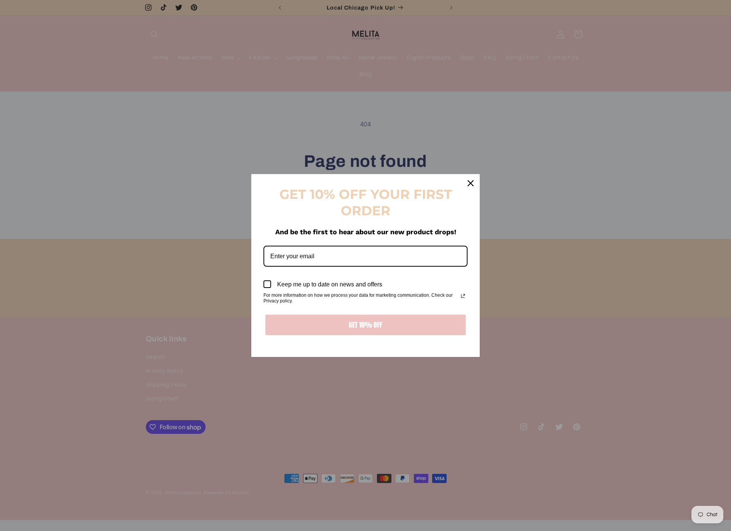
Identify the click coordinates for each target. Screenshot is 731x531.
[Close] (470, 183)
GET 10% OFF (365, 325)
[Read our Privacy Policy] (463, 296)
